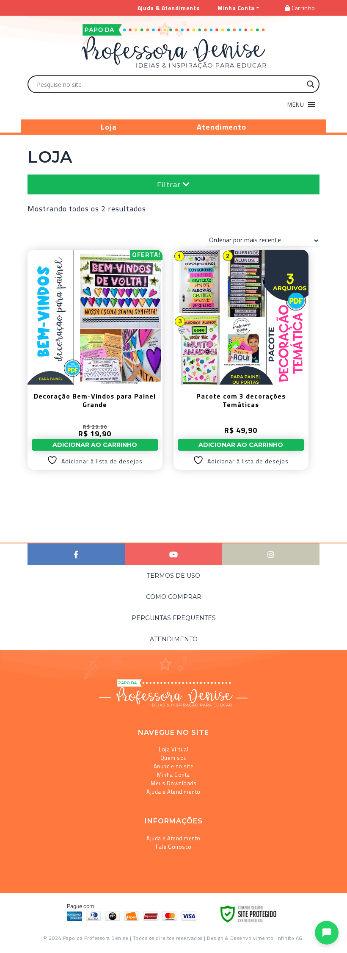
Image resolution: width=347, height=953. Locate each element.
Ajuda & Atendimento (169, 7)
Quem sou (173, 758)
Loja (109, 127)
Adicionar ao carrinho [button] (94, 445)
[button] (295, 104)
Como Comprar (173, 597)
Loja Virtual (173, 749)
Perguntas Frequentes (174, 618)
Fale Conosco (174, 846)
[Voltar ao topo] (18, 943)
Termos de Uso (173, 575)
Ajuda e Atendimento (173, 791)
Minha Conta (173, 774)
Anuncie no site (174, 766)
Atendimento (221, 127)
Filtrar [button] (170, 184)
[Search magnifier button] (311, 84)
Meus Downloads (173, 783)
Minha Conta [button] (236, 7)
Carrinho (302, 7)
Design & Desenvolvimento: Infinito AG (255, 938)
